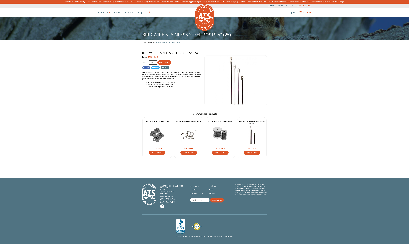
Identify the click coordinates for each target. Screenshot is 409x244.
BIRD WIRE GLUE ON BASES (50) (157, 121)
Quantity (145, 62)
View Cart (193, 190)
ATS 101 (129, 12)
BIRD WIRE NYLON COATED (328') (220, 121)
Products (103, 12)
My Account (194, 186)
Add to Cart (157, 153)
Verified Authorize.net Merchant (197, 226)
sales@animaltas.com (166, 197)
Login (291, 12)
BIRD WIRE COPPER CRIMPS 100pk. (188, 121)
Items (305, 12)
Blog (139, 12)
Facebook (162, 206)
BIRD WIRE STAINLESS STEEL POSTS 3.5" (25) (252, 122)
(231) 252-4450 (304, 5)
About (117, 12)
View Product (157, 134)
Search (149, 12)
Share (147, 68)
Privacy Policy (229, 236)
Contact (289, 6)
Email (166, 68)
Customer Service (275, 6)
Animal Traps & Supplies (204, 17)
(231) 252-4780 (167, 201)
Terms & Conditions (217, 236)
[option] (235, 80)
